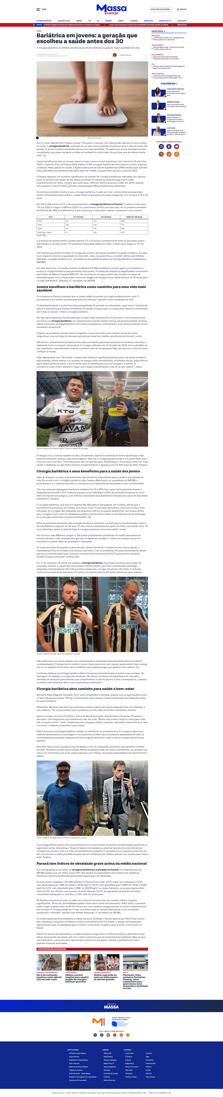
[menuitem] (44, 21)
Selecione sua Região (160, 9)
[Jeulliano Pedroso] (159, 118)
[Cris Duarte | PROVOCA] (159, 92)
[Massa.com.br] (111, 9)
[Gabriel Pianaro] (159, 105)
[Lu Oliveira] (159, 131)
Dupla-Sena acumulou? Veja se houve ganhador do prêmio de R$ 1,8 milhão (90, 25)
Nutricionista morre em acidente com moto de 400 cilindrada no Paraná (157, 25)
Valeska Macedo (125, 55)
